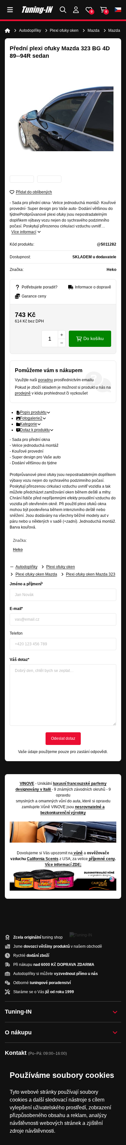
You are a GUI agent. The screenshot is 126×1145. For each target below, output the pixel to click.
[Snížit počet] (62, 343)
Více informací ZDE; (63, 864)
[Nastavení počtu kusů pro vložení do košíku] (53, 338)
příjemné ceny (102, 859)
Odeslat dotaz (63, 738)
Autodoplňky (30, 30)
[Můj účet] (76, 10)
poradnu (45, 380)
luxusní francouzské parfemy (80, 783)
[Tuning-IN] (37, 10)
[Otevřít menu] (10, 10)
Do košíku (93, 338)
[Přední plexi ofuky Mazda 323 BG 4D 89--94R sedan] (63, 118)
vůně (78, 853)
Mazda (94, 30)
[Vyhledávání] (63, 10)
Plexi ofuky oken (64, 30)
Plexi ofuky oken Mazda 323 (90, 574)
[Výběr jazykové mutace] (118, 10)
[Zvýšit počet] (62, 334)
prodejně (23, 393)
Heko (18, 549)
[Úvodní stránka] (7, 30)
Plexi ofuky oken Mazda (36, 574)
